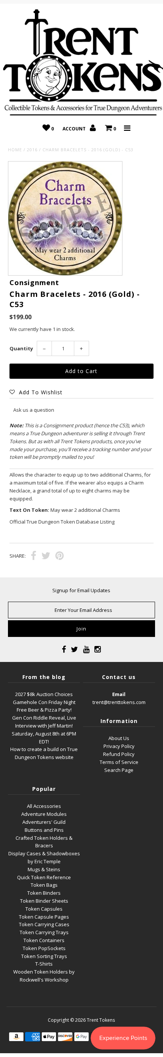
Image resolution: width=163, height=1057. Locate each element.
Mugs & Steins (44, 869)
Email (118, 694)
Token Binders (44, 892)
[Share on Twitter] (45, 556)
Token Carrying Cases (44, 924)
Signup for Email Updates (81, 590)
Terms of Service (119, 762)
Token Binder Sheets (44, 900)
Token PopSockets (44, 948)
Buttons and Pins (44, 829)
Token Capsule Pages (44, 916)
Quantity (21, 348)
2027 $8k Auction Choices (44, 694)
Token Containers (44, 940)
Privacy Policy (119, 746)
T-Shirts (44, 963)
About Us (118, 738)
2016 (32, 149)
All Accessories (44, 806)
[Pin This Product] (59, 556)
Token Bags (44, 884)
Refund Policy (119, 754)
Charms (133, 474)
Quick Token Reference (44, 877)
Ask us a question (33, 409)
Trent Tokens (101, 1020)
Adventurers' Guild (44, 822)
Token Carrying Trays (44, 932)
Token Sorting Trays (44, 956)
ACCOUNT (75, 128)
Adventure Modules (44, 814)
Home (15, 149)
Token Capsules (44, 908)
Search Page (118, 770)
